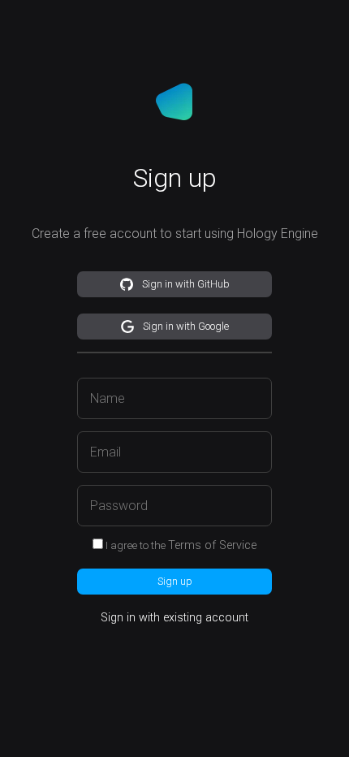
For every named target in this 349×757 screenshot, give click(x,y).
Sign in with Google (186, 326)
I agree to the (181, 545)
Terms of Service (212, 545)
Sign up (174, 581)
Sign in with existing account (174, 618)
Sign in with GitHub (186, 284)
